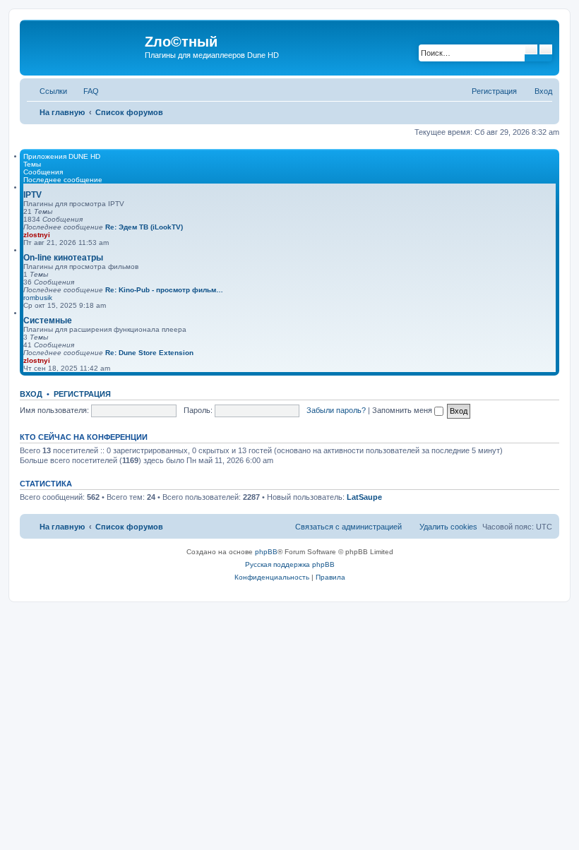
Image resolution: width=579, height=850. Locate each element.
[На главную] (84, 45)
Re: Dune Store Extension (149, 353)
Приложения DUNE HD (61, 156)
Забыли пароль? (336, 410)
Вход (31, 394)
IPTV (32, 195)
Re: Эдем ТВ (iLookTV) (144, 227)
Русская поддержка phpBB (290, 564)
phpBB (266, 552)
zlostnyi (36, 235)
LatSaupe (364, 497)
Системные (47, 320)
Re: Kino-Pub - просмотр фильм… (164, 290)
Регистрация (82, 394)
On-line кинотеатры (63, 258)
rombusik (37, 297)
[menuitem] (85, 91)
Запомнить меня (403, 410)
